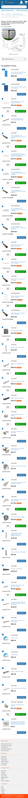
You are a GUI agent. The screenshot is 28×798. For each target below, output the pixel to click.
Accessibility (4, 764)
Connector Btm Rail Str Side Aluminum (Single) (17, 586)
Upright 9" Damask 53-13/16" (18, 347)
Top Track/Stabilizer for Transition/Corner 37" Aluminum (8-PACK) (18, 191)
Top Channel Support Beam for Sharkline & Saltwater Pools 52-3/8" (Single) (18, 603)
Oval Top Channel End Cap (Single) (17, 705)
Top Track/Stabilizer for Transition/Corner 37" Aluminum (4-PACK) (18, 173)
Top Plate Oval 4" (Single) (17, 330)
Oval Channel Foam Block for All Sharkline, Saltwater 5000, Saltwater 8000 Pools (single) (18, 723)
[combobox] (14, 6)
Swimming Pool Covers (6, 743)
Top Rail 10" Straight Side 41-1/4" (18, 364)
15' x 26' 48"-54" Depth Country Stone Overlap (18, 87)
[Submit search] (2, 6)
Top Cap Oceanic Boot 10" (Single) (17, 415)
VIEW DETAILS (21, 79)
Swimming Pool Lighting (6, 745)
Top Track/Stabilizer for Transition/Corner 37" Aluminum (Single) (18, 137)
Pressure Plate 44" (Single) (17, 671)
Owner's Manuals (5, 761)
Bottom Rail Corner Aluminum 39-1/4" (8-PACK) (18, 313)
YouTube (3, 793)
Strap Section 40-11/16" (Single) (18, 688)
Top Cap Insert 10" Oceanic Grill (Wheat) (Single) (18, 500)
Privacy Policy (4, 763)
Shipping (3, 772)
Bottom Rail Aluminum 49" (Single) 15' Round (17, 245)
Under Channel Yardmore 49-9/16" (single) (18, 621)
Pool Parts (8, 14)
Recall (2, 779)
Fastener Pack (14, 638)
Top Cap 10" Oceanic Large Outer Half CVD (17, 449)
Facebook (3, 790)
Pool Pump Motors (5, 750)
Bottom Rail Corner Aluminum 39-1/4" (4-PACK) (18, 296)
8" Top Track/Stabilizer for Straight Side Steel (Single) (17, 119)
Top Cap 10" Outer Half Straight (18, 466)
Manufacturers (4, 759)
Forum (2, 788)
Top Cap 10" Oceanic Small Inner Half (17, 432)
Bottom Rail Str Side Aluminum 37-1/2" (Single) (18, 262)
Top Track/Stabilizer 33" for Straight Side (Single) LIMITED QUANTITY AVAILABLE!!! (18, 155)
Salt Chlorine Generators (6, 748)
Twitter (2, 791)
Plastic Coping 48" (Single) (17, 398)
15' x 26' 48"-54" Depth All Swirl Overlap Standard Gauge (18, 73)
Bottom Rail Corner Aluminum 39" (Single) (18, 279)
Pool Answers (4, 758)
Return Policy (4, 775)
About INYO (3, 770)
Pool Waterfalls (4, 747)
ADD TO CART (21, 111)
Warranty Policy (4, 777)
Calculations (3, 756)
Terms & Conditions (5, 780)
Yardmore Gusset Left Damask (18, 552)
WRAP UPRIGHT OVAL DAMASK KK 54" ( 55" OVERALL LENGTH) (16, 534)
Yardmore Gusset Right (16, 568)
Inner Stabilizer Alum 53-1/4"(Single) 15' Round (17, 102)
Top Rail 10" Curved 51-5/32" (18, 381)
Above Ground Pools (17, 14)
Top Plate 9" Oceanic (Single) (18, 517)
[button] (26, 795)
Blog (2, 786)
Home (2, 14)
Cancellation (3, 774)
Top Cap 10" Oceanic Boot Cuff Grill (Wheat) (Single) (18, 483)
